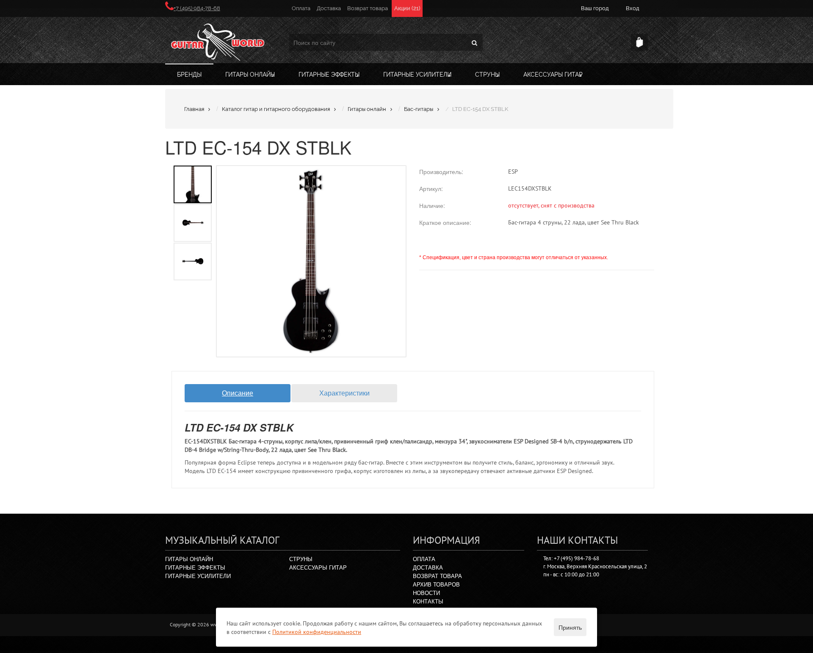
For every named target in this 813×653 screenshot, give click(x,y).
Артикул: (431, 188)
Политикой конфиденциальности (316, 632)
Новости (426, 593)
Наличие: (432, 205)
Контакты (428, 601)
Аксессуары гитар (553, 74)
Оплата (301, 8)
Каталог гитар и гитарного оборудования (276, 109)
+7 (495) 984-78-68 (197, 8)
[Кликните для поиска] (474, 42)
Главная (194, 109)
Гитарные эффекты (329, 74)
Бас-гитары (418, 109)
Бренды (189, 74)
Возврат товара (367, 8)
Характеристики (344, 393)
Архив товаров (436, 584)
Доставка (329, 8)
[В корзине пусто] (639, 42)
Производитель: (441, 171)
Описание (237, 393)
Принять (570, 627)
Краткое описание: (445, 222)
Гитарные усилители (417, 74)
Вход (632, 8)
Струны (487, 74)
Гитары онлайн (250, 74)
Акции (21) (407, 8)
